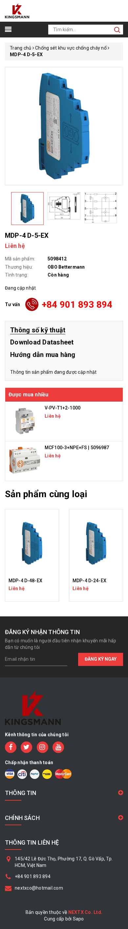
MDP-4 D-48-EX (25, 580)
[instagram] (42, 747)
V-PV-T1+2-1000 (62, 407)
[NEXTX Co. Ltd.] (17, 10)
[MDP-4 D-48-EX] (32, 543)
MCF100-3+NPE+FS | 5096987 (77, 447)
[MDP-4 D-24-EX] (96, 543)
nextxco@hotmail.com (39, 888)
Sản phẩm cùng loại (46, 494)
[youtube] (58, 747)
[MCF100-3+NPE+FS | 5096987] (25, 460)
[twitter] (26, 747)
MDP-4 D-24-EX (89, 580)
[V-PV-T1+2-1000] (25, 421)
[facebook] (10, 747)
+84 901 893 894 (77, 304)
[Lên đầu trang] (118, 645)
